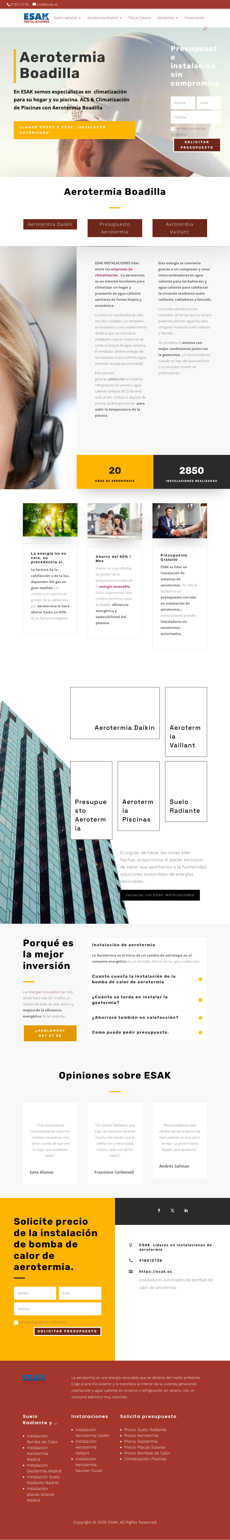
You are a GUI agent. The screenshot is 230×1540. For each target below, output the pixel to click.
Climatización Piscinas (145, 1458)
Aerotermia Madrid (102, 18)
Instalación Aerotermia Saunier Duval (88, 1464)
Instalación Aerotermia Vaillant (86, 1447)
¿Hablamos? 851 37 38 (50, 1033)
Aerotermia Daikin (50, 224)
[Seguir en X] (172, 1210)
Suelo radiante (65, 18)
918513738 (20, 4)
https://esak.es (155, 1271)
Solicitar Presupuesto (197, 144)
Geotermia (165, 18)
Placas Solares (139, 18)
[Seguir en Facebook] (159, 1210)
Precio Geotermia (140, 1441)
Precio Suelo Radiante (145, 1429)
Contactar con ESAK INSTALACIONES (160, 895)
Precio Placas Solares (144, 1447)
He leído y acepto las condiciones (188, 131)
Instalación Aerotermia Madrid (37, 1453)
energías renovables (43, 992)
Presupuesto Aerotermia (115, 228)
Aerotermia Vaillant (180, 228)
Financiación (194, 18)
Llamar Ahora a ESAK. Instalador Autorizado (63, 130)
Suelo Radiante (35, 1419)
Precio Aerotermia (141, 1435)
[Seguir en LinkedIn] (186, 1210)
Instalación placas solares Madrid (40, 1494)
